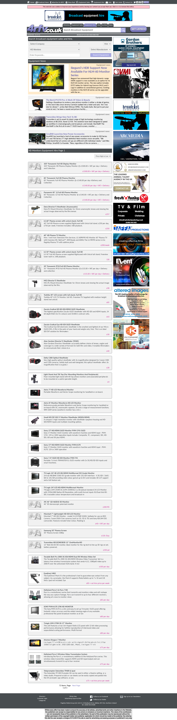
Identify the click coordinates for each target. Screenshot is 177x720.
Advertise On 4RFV (58, 2)
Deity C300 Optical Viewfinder (56, 358)
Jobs (110, 2)
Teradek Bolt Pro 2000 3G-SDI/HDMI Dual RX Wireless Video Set (70, 557)
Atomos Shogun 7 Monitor (55, 640)
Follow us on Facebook (100, 696)
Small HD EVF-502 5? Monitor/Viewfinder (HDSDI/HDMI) (67, 417)
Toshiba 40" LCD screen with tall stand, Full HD (63, 295)
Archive (104, 25)
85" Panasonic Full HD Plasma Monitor (59, 178)
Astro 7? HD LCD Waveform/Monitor (59, 390)
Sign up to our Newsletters (132, 696)
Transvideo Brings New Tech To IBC (61, 117)
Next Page (76, 686)
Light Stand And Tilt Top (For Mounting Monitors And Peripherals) (71, 375)
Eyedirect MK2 (50, 574)
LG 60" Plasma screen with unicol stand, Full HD (63, 221)
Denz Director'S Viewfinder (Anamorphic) (61, 207)
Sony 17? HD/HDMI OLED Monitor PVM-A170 (62, 445)
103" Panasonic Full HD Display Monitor (60, 164)
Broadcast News (43, 2)
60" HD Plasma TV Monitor (55, 235)
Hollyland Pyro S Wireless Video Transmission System (65, 654)
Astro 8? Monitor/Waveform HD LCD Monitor (62, 403)
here (117, 7)
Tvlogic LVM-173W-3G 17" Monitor (58, 623)
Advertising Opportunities (73, 698)
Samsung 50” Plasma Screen (55, 531)
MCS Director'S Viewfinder (55, 281)
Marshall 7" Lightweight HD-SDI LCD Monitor (62, 514)
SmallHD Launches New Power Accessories (65, 134)
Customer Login (42, 698)
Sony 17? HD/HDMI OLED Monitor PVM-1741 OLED (64, 431)
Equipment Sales (84, 2)
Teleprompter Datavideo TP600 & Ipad (59, 671)
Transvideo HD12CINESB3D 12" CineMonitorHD (63, 543)
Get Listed (118, 2)
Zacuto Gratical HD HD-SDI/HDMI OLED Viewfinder (64, 309)
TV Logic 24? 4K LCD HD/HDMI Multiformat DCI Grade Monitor (69, 473)
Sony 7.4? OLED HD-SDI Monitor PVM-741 (61, 458)
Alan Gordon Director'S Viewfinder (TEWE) (61, 341)
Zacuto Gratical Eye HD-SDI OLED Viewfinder (62, 325)
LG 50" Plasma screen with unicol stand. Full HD (63, 252)
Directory (66, 25)
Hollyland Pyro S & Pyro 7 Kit (56, 590)
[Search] (123, 30)
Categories (42, 700)
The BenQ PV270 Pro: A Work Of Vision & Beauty (68, 100)
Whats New (73, 696)
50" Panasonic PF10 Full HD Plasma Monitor (62, 266)
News (111, 25)
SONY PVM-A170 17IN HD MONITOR (58, 607)
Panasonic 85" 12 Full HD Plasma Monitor (61, 193)
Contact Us (128, 2)
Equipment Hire (99, 2)
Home (32, 2)
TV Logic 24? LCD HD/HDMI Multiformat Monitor (63, 488)
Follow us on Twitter (99, 699)
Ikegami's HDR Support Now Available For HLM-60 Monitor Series (90, 72)
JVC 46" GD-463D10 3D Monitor (56, 502)
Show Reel (71, 2)
